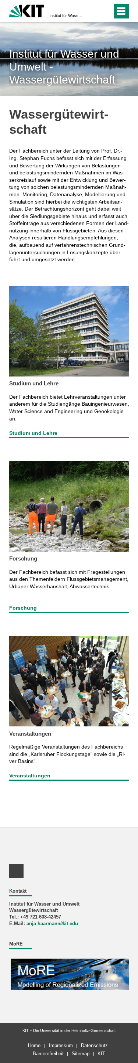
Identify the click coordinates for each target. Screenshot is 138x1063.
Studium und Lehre (34, 383)
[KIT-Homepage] (26, 10)
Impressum (61, 1045)
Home (34, 1045)
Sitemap (80, 1053)
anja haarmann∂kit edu (52, 923)
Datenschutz (94, 1045)
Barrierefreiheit (48, 1053)
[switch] (93, 11)
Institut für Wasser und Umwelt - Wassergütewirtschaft (66, 15)
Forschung (23, 558)
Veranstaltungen (30, 733)
